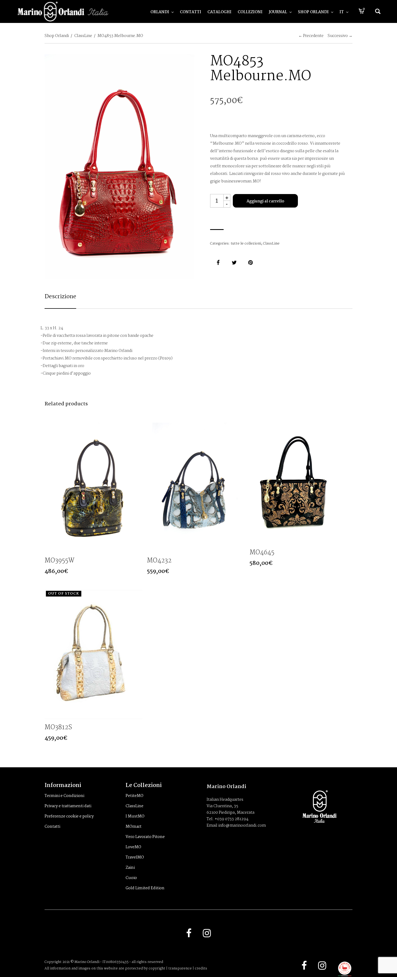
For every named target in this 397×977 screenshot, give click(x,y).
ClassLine (83, 36)
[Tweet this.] (234, 263)
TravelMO (135, 857)
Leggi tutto (137, 715)
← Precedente (311, 36)
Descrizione (60, 296)
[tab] (60, 300)
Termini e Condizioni (64, 796)
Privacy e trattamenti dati (68, 806)
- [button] (227, 204)
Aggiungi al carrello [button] (137, 548)
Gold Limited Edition (145, 888)
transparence (180, 968)
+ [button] (226, 197)
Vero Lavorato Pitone (145, 837)
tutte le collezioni (246, 243)
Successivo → (340, 36)
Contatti (52, 826)
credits (201, 968)
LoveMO (133, 847)
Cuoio (131, 878)
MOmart (134, 826)
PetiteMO (134, 796)
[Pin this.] (251, 263)
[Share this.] (218, 263)
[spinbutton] (217, 201)
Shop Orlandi (57, 36)
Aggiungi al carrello (265, 201)
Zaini (130, 867)
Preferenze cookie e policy (69, 816)
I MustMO (135, 816)
